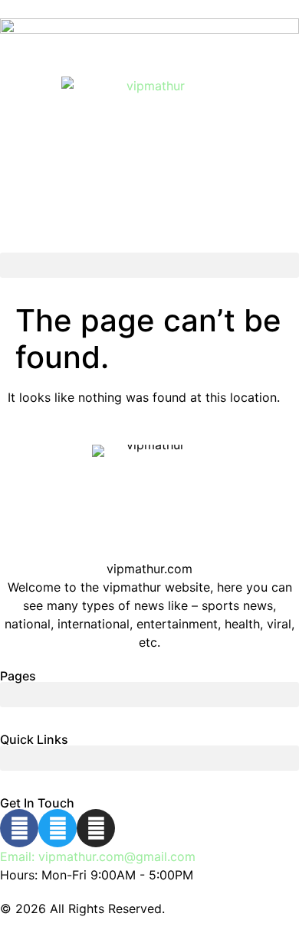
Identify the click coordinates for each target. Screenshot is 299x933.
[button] (149, 265)
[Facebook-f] (19, 828)
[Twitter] (57, 828)
